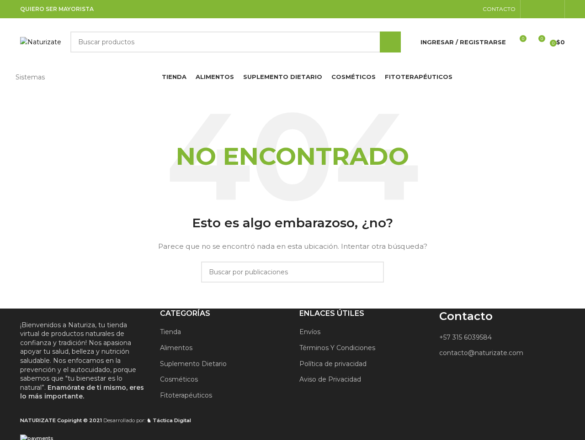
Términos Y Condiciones (337, 348)
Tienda (170, 332)
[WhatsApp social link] (554, 9)
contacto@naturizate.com (481, 353)
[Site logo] (40, 41)
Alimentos (176, 348)
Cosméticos (179, 379)
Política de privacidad (333, 364)
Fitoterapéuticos (186, 395)
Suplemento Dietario (193, 364)
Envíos (309, 332)
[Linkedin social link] (542, 9)
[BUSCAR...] (390, 41)
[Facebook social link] (531, 9)
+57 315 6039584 (465, 337)
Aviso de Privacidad (330, 379)
